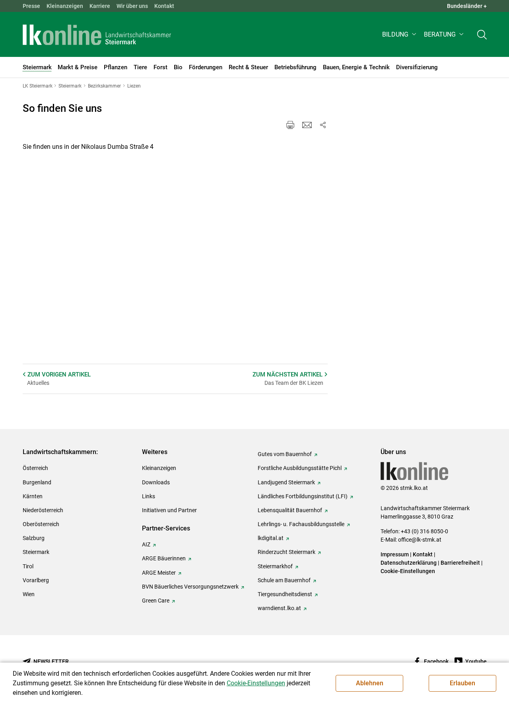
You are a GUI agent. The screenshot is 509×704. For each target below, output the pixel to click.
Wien (29, 594)
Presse (31, 6)
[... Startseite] (97, 34)
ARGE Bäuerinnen (164, 558)
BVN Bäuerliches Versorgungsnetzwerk (190, 586)
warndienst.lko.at (279, 608)
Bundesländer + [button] (467, 6)
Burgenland (37, 482)
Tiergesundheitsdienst (285, 594)
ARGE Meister (159, 572)
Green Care (155, 600)
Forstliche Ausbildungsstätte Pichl (300, 468)
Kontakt (164, 6)
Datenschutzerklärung (409, 563)
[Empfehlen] (307, 125)
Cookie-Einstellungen (408, 571)
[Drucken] (290, 125)
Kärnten (33, 496)
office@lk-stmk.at (419, 539)
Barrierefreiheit (460, 563)
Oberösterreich (41, 524)
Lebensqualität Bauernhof (290, 510)
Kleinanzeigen (65, 6)
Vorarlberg (36, 580)
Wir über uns (132, 6)
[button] (400, 34)
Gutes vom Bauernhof (285, 454)
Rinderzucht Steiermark (286, 552)
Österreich (35, 468)
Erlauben (462, 683)
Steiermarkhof (275, 566)
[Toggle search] (482, 34)
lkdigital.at (271, 538)
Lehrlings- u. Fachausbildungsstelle (301, 524)
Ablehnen (369, 683)
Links (148, 496)
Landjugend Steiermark (286, 482)
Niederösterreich (43, 510)
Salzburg (34, 538)
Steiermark (36, 552)
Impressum (395, 554)
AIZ (146, 544)
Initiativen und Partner (169, 510)
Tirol (28, 566)
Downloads (156, 482)
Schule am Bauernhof (284, 580)
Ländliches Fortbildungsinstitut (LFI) (303, 496)
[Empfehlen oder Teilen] (323, 125)
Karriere (99, 6)
